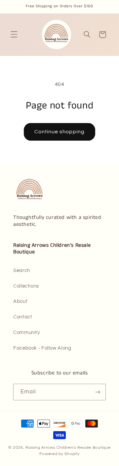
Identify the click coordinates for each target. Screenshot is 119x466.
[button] (13, 34)
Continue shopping (59, 131)
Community (26, 332)
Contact (22, 316)
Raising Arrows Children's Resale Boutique (67, 447)
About (20, 301)
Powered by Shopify (59, 454)
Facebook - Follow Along (42, 348)
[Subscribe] (97, 392)
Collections (26, 286)
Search (21, 270)
